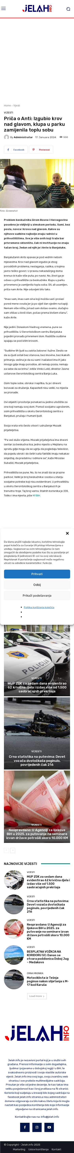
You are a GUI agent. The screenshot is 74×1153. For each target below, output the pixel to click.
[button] (67, 533)
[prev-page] (6, 850)
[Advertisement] (37, 60)
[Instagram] (37, 1127)
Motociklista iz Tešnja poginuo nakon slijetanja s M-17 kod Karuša (48, 981)
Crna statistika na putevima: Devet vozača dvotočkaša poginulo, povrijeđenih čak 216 (37, 761)
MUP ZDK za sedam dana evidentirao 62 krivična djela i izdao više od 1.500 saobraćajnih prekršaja (37, 687)
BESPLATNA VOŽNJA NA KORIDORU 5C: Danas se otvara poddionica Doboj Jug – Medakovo (48, 957)
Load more (35, 996)
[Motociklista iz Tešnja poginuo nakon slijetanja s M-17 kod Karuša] (14, 979)
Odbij (37, 585)
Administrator (23, 137)
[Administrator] (7, 137)
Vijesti (16, 105)
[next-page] (12, 850)
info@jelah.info (50, 1116)
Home (7, 105)
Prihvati (37, 574)
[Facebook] (25, 1127)
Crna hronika (35, 973)
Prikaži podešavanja (37, 595)
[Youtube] (49, 1127)
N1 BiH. (37, 495)
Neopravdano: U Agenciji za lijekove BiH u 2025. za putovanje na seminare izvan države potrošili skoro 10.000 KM (37, 834)
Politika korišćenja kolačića (39, 607)
